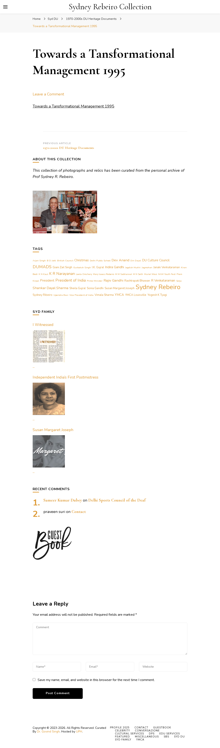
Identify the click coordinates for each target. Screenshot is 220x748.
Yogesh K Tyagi (157, 295)
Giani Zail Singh (62, 267)
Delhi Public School (100, 260)
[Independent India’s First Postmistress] (49, 399)
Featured (122, 736)
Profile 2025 (120, 727)
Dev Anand (120, 260)
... (34, 366)
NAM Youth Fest (167, 274)
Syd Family (123, 739)
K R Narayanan (62, 273)
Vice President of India (81, 295)
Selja (179, 280)
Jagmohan (147, 267)
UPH (79, 731)
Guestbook (162, 727)
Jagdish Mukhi (133, 267)
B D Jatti (51, 260)
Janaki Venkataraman (166, 267)
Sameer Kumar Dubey (62, 500)
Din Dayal (135, 260)
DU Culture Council (156, 260)
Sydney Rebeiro (158, 287)
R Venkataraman (163, 280)
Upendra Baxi (60, 295)
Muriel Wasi (150, 274)
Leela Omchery (84, 274)
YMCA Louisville (135, 295)
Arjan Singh (39, 260)
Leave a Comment (48, 94)
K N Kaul (43, 274)
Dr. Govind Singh (48, 731)
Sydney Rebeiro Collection (110, 7)
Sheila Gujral (77, 288)
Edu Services (169, 733)
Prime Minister (94, 280)
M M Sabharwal (123, 274)
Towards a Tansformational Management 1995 (73, 106)
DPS (151, 733)
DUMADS (42, 267)
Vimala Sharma (104, 295)
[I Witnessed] (49, 346)
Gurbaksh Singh (82, 267)
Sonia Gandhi (95, 288)
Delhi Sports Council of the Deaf (116, 500)
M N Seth (138, 274)
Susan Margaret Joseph (119, 288)
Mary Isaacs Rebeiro (103, 274)
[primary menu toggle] (5, 6)
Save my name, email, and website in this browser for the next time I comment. (96, 680)
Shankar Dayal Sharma (50, 287)
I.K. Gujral (98, 267)
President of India (70, 280)
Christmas (81, 260)
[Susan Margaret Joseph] (49, 451)
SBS (166, 736)
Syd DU (53, 19)
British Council (65, 260)
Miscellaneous (147, 736)
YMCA (119, 295)
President (47, 280)
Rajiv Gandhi (113, 280)
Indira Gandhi (114, 267)
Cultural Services (129, 733)
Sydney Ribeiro (42, 295)
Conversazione (147, 730)
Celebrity (122, 730)
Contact (79, 511)
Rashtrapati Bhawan (137, 281)
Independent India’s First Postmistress (65, 377)
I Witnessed (43, 324)
